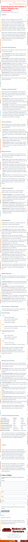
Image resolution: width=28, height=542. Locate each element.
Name (2, 491)
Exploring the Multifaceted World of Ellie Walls (18, 4)
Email (2, 496)
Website (2, 500)
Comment (3, 480)
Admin (17, 12)
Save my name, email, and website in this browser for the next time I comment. (13, 507)
